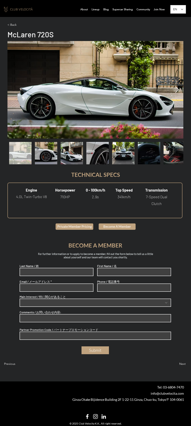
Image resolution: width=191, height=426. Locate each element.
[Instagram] (95, 416)
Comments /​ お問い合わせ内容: (40, 312)
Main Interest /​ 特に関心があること (43, 296)
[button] (143, 9)
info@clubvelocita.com (167, 393)
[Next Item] (177, 89)
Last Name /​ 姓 (29, 265)
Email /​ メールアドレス (35, 281)
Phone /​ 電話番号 (108, 281)
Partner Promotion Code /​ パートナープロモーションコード (59, 329)
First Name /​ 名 (107, 265)
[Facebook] (87, 416)
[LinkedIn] (104, 416)
